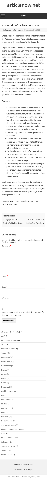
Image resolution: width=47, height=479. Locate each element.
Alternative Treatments (10, 332)
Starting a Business (8, 446)
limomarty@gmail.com (14, 30)
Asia (11, 201)
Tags (15, 204)
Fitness (4, 378)
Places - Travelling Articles (24, 201)
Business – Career (7, 349)
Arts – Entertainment (9, 340)
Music (3, 412)
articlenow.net (23, 5)
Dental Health (6, 361)
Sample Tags (7, 204)
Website (5, 298)
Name (5, 276)
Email (4, 287)
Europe (4, 374)
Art (2, 336)
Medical (4, 404)
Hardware (5, 387)
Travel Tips (5, 450)
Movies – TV (5, 408)
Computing (5, 357)
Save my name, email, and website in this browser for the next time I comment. (23, 313)
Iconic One (11, 477)
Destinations (6, 366)
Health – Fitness (7, 391)
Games (4, 383)
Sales (3, 433)
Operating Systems (8, 425)
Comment (6, 246)
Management (6, 400)
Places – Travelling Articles (11, 429)
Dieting (4, 370)
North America (6, 421)
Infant (3, 395)
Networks (5, 416)
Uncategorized (6, 455)
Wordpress (35, 477)
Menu (23, 15)
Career (3, 353)
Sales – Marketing (7, 438)
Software (4, 442)
